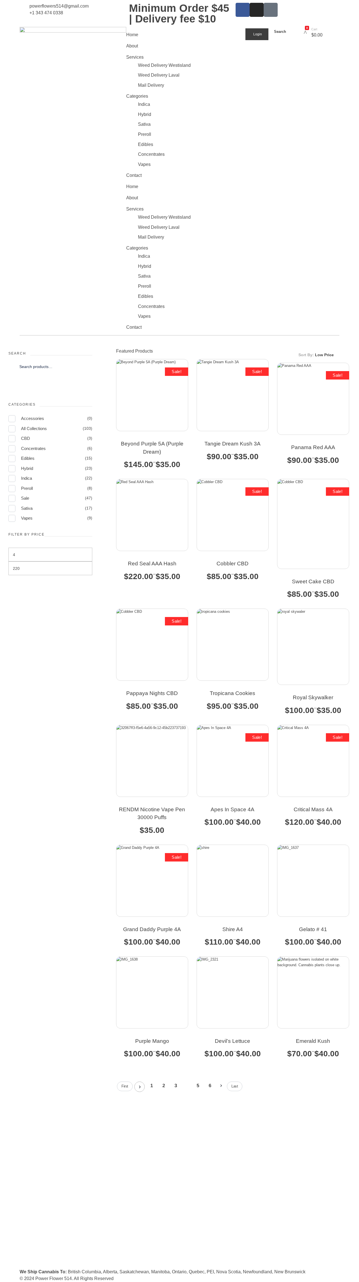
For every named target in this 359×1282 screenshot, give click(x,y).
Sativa (144, 124)
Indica (144, 104)
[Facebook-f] (243, 10)
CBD (25, 438)
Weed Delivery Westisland (164, 65)
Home (132, 34)
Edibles (145, 144)
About (132, 46)
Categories (137, 96)
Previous (139, 1087)
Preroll (144, 134)
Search (50, 384)
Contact (134, 175)
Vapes (144, 164)
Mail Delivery (151, 85)
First (124, 1086)
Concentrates (151, 154)
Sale (25, 498)
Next (221, 1086)
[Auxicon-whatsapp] (271, 10)
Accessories (32, 418)
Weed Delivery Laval (159, 75)
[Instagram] (257, 10)
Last (234, 1086)
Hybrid (144, 114)
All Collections (34, 428)
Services (135, 57)
